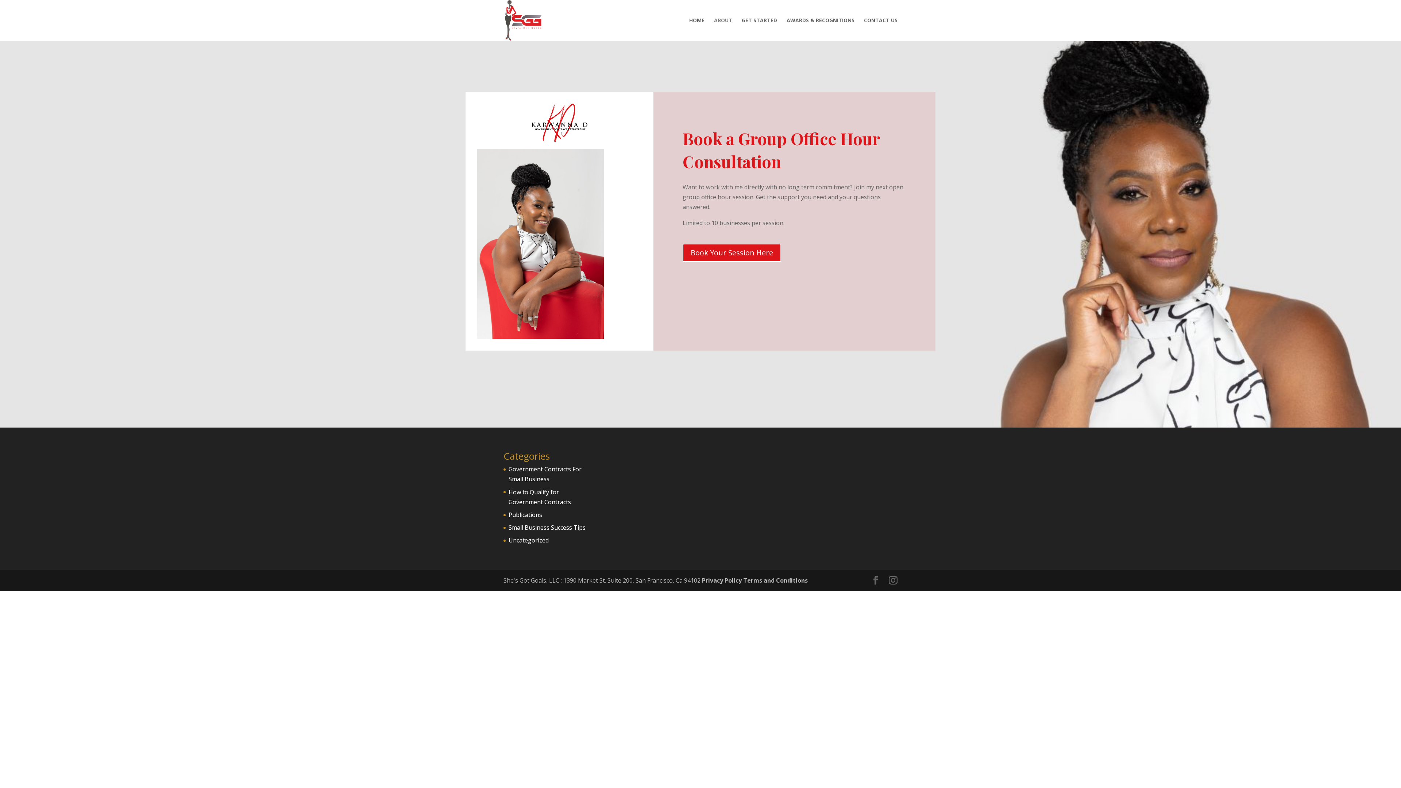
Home (697, 21)
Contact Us (881, 21)
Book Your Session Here (732, 253)
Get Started (759, 21)
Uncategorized (529, 540)
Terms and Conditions (775, 580)
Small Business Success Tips (547, 528)
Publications (525, 515)
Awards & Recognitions (820, 21)
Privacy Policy (722, 580)
